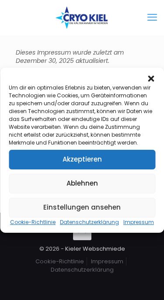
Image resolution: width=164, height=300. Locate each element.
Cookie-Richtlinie (33, 222)
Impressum (138, 222)
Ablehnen (82, 183)
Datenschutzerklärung (89, 222)
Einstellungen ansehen (82, 207)
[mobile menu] (152, 17)
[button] (151, 78)
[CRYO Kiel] (82, 17)
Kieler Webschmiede (95, 249)
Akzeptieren (82, 159)
